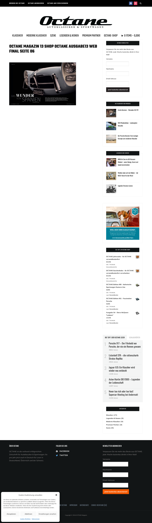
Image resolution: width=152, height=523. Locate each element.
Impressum (73, 505)
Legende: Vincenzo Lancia (125, 186)
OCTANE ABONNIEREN (36, 3)
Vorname (109, 59)
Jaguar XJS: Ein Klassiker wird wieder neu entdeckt (122, 368)
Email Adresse (111, 79)
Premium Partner (91, 35)
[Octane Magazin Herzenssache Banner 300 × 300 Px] (122, 208)
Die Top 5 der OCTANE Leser (115, 337)
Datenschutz (36, 519)
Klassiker (17, 35)
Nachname (110, 69)
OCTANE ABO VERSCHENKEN (57, 3)
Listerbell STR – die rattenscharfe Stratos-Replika (123, 356)
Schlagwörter (134, 337)
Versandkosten (113, 295)
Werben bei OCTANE (17, 3)
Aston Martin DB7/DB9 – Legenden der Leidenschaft (124, 380)
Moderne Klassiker (36, 35)
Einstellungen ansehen (47, 514)
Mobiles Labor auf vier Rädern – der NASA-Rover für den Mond (128, 174)
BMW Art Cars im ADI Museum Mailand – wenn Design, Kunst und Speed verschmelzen (128, 162)
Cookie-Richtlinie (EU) (99, 505)
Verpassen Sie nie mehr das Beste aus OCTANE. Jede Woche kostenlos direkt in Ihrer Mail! (122, 52)
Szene (53, 35)
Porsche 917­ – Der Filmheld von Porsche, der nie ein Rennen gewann (125, 344)
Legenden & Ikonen (69, 35)
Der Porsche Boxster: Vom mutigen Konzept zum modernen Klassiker (128, 137)
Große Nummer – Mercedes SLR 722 (128, 110)
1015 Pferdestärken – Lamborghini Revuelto (127, 124)
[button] (56, 495)
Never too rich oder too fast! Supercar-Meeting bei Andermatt (123, 392)
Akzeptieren (11, 514)
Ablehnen (28, 514)
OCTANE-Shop (111, 35)
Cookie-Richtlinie (25, 519)
